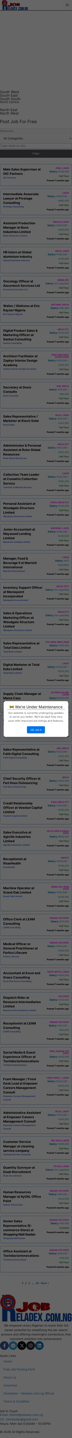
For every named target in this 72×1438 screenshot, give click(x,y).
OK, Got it (35, 729)
